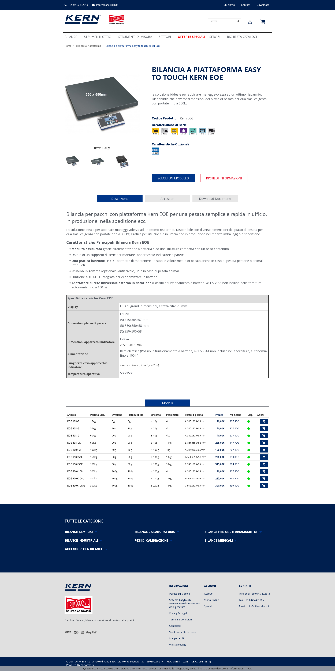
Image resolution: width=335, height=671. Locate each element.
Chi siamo (229, 4)
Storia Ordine (211, 600)
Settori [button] (165, 37)
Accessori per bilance (84, 549)
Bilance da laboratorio (155, 532)
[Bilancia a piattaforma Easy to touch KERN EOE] (72, 161)
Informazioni (237, 668)
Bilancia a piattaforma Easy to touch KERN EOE (133, 45)
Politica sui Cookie (179, 593)
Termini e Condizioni (180, 619)
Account (208, 593)
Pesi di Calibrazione (152, 540)
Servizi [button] (215, 37)
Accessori (167, 199)
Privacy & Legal (178, 613)
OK (250, 668)
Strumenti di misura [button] (135, 37)
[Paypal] (91, 632)
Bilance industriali (81, 540)
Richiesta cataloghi (243, 37)
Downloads (262, 4)
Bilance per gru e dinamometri (231, 532)
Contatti (245, 4)
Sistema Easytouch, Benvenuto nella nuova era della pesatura (184, 603)
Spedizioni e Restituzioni (182, 632)
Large (107, 147)
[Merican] (82, 632)
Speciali (208, 606)
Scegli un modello (173, 178)
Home (68, 45)
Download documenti (215, 199)
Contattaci (175, 625)
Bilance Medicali (218, 540)
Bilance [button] (71, 37)
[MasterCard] (76, 632)
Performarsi (87, 665)
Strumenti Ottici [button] (98, 37)
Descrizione (119, 199)
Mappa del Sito (177, 638)
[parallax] (81, 588)
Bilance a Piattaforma (89, 45)
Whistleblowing (177, 644)
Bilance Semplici (79, 532)
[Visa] (68, 632)
